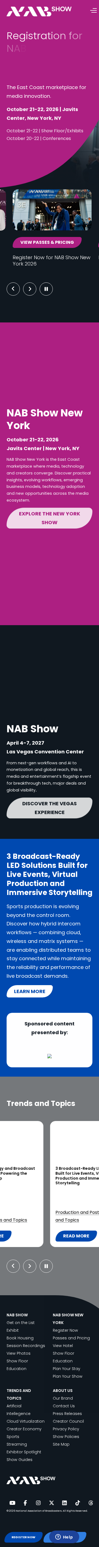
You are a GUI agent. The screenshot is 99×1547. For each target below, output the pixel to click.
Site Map (61, 1444)
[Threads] (90, 1503)
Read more (37, 1237)
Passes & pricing (37, 170)
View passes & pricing (47, 242)
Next (34, 289)
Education (16, 1368)
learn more (29, 991)
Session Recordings (26, 1345)
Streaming (45, 1212)
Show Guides (19, 1459)
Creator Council (68, 1421)
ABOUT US (63, 1390)
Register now (33, 151)
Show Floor (17, 1361)
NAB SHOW (17, 1315)
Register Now (65, 1330)
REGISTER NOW (23, 1537)
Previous (13, 289)
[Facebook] (25, 1503)
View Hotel (63, 1345)
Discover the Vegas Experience (49, 807)
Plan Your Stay (66, 1368)
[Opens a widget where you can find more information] (64, 1537)
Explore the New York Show (49, 517)
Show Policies (66, 1436)
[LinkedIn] (64, 1503)
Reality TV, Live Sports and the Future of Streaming (46, 1171)
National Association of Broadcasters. (39, 1510)
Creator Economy (24, 1429)
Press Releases (67, 1413)
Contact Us (64, 1406)
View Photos (19, 1353)
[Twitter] (51, 1503)
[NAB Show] (47, 12)
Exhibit (13, 1330)
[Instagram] (38, 1503)
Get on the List (21, 1322)
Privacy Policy (66, 1429)
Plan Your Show (67, 1376)
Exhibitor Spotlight (24, 1452)
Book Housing (20, 1338)
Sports (23, 1212)
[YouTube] (12, 1503)
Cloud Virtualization (26, 1421)
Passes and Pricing (71, 1338)
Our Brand (63, 1398)
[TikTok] (77, 1503)
